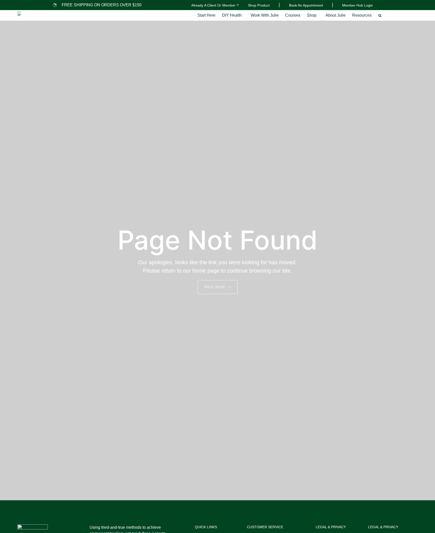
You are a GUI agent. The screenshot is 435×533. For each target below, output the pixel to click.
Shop (311, 15)
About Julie (335, 15)
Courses (292, 15)
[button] (233, 15)
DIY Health (232, 15)
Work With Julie (265, 15)
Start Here (206, 15)
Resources (362, 15)
